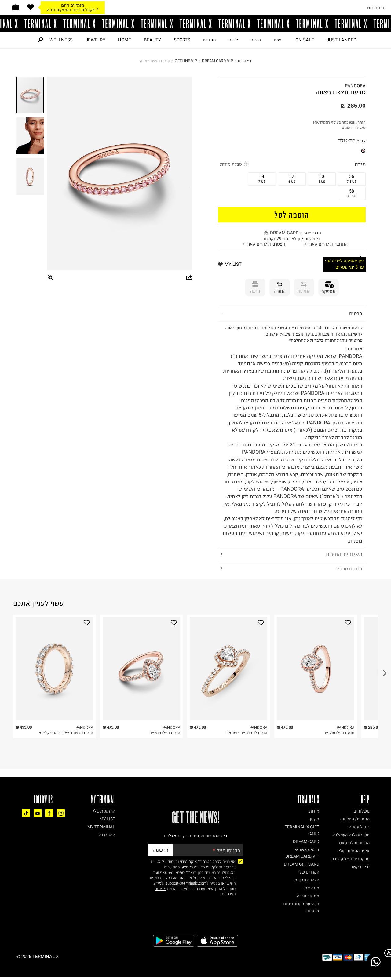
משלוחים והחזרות (344, 554)
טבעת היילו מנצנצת (164, 732)
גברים (255, 40)
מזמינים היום (72, 5)
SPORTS (182, 40)
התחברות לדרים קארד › (326, 244)
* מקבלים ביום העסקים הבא (72, 10)
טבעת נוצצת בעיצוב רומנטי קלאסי (66, 732)
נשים (278, 40)
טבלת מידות (231, 164)
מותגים (209, 40)
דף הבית (244, 61)
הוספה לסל (291, 214)
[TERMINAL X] (195, 23)
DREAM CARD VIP (217, 61)
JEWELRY (95, 40)
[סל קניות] (15, 7)
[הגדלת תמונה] (50, 277)
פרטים (355, 313)
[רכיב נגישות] (386, 953)
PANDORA (355, 85)
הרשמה (161, 850)
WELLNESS (61, 40)
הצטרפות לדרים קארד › (264, 244)
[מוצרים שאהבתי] (30, 7)
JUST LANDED (341, 40)
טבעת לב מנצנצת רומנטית (246, 732)
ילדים (233, 40)
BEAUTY (152, 40)
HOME (124, 40)
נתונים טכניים (348, 568)
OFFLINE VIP (186, 61)
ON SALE (304, 40)
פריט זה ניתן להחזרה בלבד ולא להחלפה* (292, 434)
